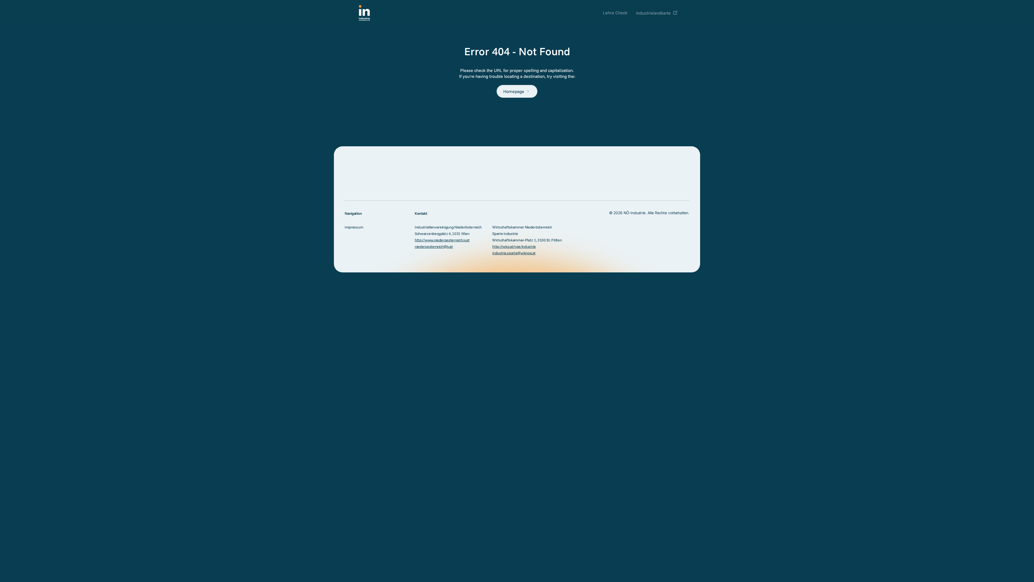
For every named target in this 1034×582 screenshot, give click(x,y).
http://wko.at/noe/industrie (514, 246)
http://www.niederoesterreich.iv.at (442, 240)
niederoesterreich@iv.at (434, 246)
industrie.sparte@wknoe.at (513, 253)
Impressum (354, 227)
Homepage (513, 91)
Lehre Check (615, 12)
